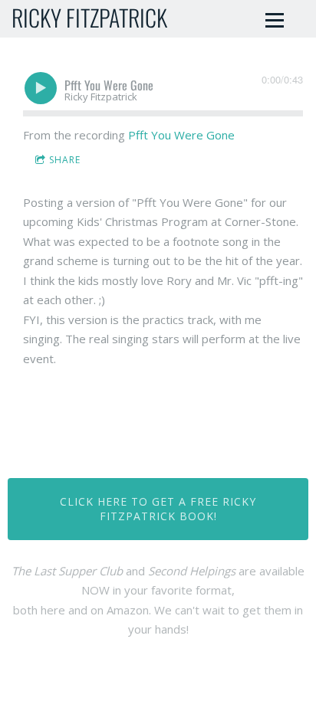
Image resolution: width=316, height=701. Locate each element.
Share (65, 159)
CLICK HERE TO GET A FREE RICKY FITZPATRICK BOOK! (158, 509)
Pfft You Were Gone (181, 134)
